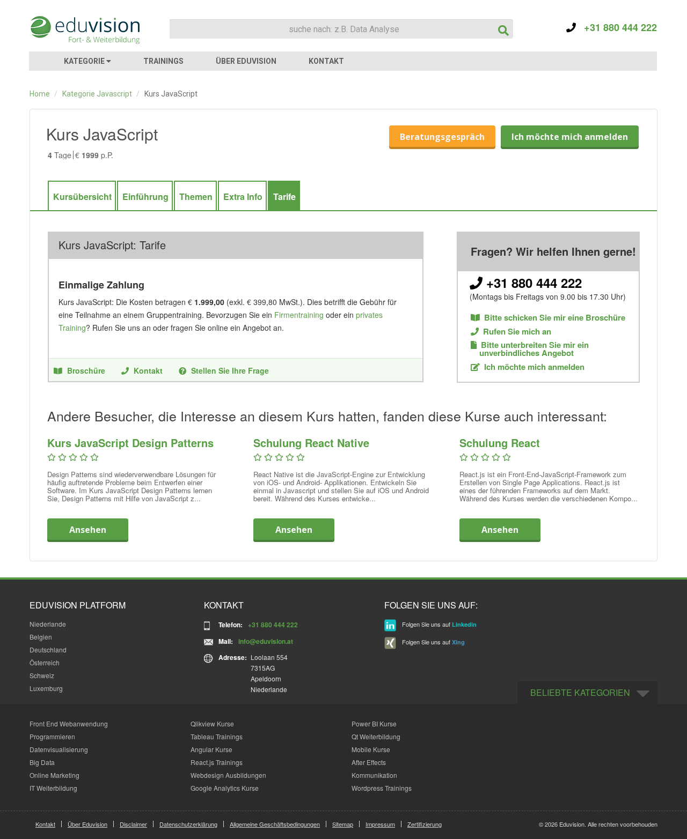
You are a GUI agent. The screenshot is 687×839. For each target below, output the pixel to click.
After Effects (369, 762)
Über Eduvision (87, 824)
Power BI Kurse (374, 723)
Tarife (284, 196)
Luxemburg (46, 688)
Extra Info (242, 196)
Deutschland (48, 649)
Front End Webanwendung (69, 723)
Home (40, 94)
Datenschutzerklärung (188, 824)
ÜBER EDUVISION (246, 61)
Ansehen (87, 530)
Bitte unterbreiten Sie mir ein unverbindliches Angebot (530, 349)
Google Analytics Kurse (225, 787)
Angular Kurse (211, 749)
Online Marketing (54, 774)
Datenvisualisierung (59, 749)
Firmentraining (299, 314)
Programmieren (52, 736)
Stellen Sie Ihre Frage (230, 370)
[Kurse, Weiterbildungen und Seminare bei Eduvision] (84, 30)
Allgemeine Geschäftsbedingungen (275, 824)
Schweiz (42, 675)
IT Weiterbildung (53, 787)
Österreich (45, 662)
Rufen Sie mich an (517, 332)
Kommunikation (374, 774)
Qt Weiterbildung (376, 736)
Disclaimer (133, 824)
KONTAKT (326, 61)
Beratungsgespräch (442, 137)
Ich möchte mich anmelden (569, 137)
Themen (196, 196)
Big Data (42, 762)
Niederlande (48, 623)
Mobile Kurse (371, 749)
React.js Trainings (217, 762)
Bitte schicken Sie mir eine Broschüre (554, 318)
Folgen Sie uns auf (438, 624)
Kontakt (148, 370)
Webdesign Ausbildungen (228, 774)
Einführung (145, 196)
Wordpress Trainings (382, 787)
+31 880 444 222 (616, 27)
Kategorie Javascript (97, 94)
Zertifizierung (424, 824)
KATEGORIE (85, 61)
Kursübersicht (82, 196)
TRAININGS (163, 61)
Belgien (41, 636)
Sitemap (342, 824)
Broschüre (86, 370)
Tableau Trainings (217, 736)
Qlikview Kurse (212, 723)
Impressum (380, 824)
